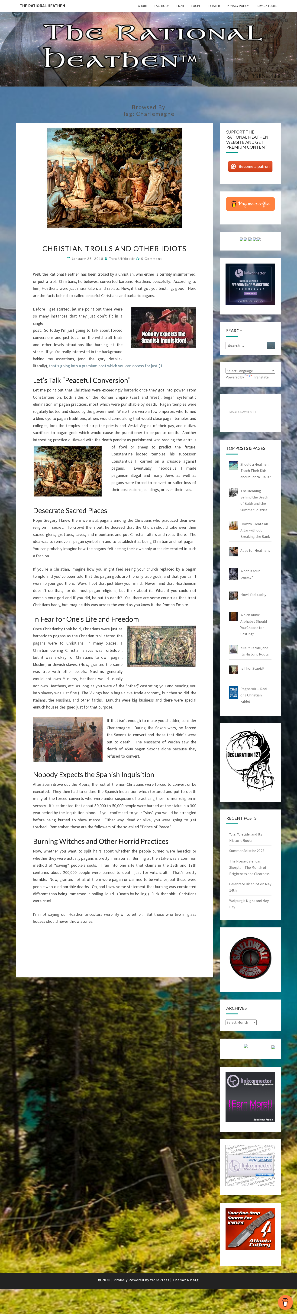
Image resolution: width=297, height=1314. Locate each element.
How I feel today (253, 594)
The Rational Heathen (42, 5)
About (143, 6)
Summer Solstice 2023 (246, 850)
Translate (261, 377)
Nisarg (193, 1279)
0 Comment (151, 259)
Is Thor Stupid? (252, 668)
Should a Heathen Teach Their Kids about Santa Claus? (255, 470)
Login (195, 6)
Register (213, 6)
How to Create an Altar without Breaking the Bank (255, 530)
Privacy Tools (266, 6)
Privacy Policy (238, 6)
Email (180, 6)
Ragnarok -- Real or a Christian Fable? (253, 695)
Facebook (162, 6)
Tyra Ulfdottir (122, 259)
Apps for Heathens (255, 550)
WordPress (159, 1279)
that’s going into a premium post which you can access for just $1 (106, 365)
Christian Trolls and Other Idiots (114, 248)
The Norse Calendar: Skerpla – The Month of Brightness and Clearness (249, 867)
